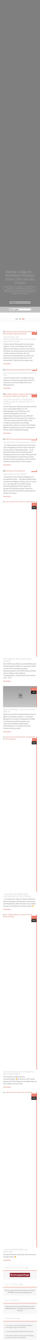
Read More (7, 365)
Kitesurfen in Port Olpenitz (15, 475)
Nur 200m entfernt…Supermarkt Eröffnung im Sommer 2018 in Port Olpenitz (19, 402)
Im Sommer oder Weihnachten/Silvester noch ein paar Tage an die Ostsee (19, 340)
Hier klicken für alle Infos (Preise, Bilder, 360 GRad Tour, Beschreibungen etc (20, 1292)
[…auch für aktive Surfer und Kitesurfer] (20, 1170)
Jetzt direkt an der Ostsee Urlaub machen (17, 661)
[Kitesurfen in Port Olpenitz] (14, 472)
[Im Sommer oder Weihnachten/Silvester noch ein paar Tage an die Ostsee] (20, 333)
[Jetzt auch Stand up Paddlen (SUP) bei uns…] (19, 370)
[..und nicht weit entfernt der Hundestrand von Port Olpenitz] (20, 815)
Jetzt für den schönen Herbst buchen (19, 443)
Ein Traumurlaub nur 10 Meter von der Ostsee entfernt (18, 1074)
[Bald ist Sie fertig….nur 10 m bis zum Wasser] (20, 697)
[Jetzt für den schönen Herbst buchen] (17, 440)
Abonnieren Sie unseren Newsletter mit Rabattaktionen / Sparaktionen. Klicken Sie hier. (20, 1309)
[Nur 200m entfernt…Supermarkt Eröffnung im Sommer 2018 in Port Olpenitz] (20, 396)
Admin (34, 508)
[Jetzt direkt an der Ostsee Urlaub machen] (20, 580)
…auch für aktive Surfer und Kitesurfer (15, 1251)
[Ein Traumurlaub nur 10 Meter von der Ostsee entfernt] (20, 993)
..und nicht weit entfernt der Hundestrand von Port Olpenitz (17, 896)
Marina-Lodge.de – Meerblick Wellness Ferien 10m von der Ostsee (20, 277)
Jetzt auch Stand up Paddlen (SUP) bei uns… (19, 375)
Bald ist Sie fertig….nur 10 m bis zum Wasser (19, 711)
